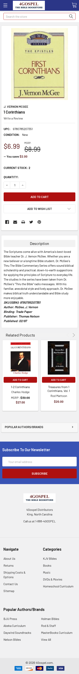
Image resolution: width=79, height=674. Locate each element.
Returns (8, 565)
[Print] (23, 222)
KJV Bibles (50, 558)
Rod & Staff (48, 625)
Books (47, 565)
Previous (68, 335)
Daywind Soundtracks (17, 632)
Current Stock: (17, 168)
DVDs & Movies (52, 579)
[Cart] (74, 5)
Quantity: (11, 177)
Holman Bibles (50, 619)
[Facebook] (7, 222)
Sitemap (8, 591)
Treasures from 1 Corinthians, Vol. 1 (59, 389)
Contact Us (10, 584)
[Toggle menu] (5, 5)
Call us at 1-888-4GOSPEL (39, 521)
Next (73, 335)
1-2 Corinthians (20, 387)
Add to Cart (20, 379)
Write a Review (13, 118)
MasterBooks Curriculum (56, 632)
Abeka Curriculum (14, 625)
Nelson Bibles (12, 639)
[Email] (15, 222)
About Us (9, 558)
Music (46, 572)
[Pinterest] (39, 222)
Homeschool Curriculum (58, 586)
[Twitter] (31, 222)
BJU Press (10, 619)
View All (46, 639)
